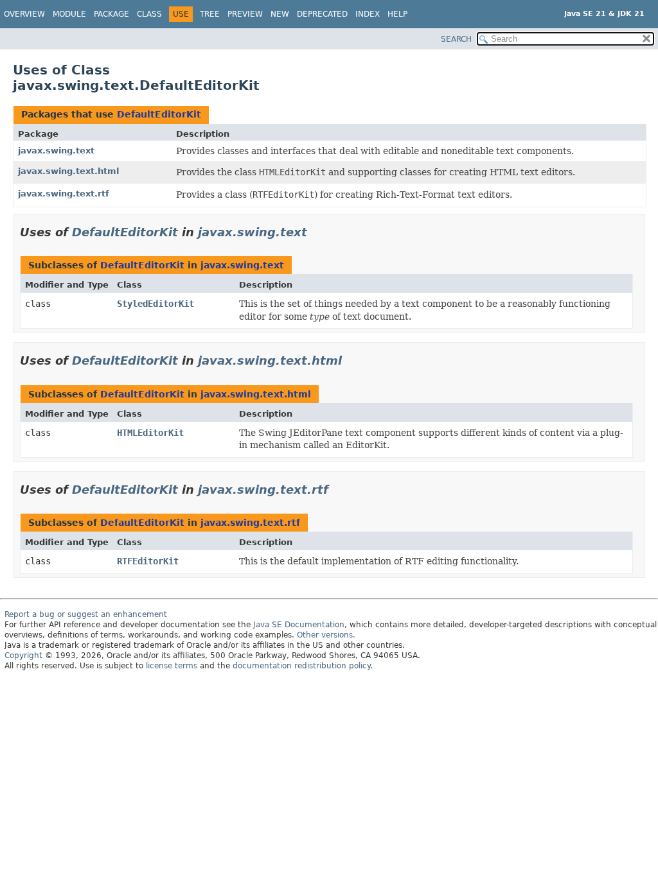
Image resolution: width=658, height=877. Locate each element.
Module (69, 14)
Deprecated (322, 14)
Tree (210, 14)
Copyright (23, 655)
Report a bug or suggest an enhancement (85, 614)
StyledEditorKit (155, 304)
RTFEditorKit (148, 561)
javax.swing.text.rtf (63, 193)
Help (397, 14)
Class (149, 14)
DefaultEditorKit (159, 114)
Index (367, 14)
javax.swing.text (56, 150)
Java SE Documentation (298, 624)
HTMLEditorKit (150, 433)
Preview (245, 14)
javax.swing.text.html (68, 171)
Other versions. (326, 634)
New (280, 14)
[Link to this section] (316, 232)
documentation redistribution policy (301, 665)
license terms (171, 665)
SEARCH (456, 39)
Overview (24, 14)
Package (111, 14)
